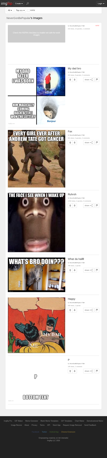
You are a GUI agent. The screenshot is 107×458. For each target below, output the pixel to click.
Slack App (56, 425)
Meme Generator (31, 421)
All (9, 10)
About (27, 425)
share (87, 80)
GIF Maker (19, 421)
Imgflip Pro (8, 421)
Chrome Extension (68, 432)
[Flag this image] (97, 79)
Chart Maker (79, 421)
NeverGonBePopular (18, 18)
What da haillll (76, 259)
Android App (54, 432)
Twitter (44, 432)
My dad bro (74, 68)
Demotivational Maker (95, 421)
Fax (70, 131)
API (48, 425)
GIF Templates (66, 421)
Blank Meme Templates (49, 421)
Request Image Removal (72, 425)
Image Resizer (16, 425)
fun (84, 26)
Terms (42, 425)
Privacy (34, 425)
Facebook (35, 432)
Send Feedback (90, 425)
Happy (71, 298)
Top (19, 10)
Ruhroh (72, 194)
